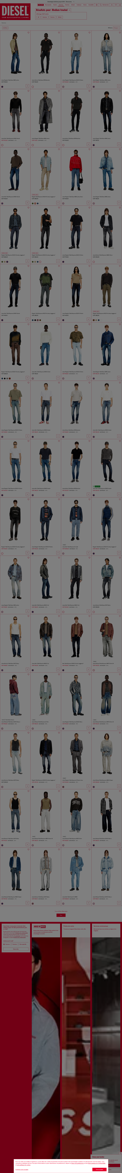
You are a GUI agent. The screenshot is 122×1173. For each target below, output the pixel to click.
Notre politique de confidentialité (96, 1163)
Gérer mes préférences (77, 1163)
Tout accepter (99, 1169)
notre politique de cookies (23, 1165)
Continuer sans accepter (21, 1169)
